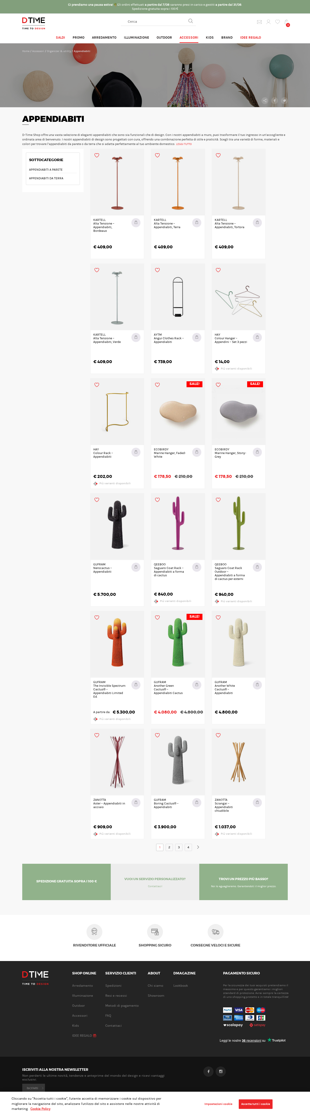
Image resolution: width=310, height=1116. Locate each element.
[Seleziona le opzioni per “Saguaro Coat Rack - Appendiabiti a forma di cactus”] (196, 567)
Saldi (60, 37)
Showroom (156, 996)
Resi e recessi (116, 996)
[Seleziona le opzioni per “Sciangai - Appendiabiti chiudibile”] (257, 802)
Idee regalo (250, 37)
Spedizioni (113, 986)
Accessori (189, 37)
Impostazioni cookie (218, 1104)
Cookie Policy (40, 1109)
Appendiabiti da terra (46, 178)
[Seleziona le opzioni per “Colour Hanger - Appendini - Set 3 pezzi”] (257, 337)
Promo (78, 37)
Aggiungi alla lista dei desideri (97, 155)
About (154, 973)
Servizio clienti (120, 973)
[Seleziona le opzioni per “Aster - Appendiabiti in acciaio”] (135, 802)
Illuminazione (136, 37)
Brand (227, 37)
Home (26, 51)
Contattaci (113, 1026)
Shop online (84, 973)
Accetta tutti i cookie (255, 1104)
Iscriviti (32, 1088)
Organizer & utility (59, 51)
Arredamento (104, 37)
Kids (210, 37)
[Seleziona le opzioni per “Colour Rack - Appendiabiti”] (135, 452)
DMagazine (184, 973)
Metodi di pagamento (122, 1006)
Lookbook (180, 986)
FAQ (108, 1016)
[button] (135, 222)
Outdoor (164, 37)
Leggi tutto (184, 144)
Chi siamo (155, 986)
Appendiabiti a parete (46, 170)
